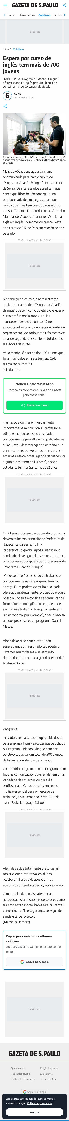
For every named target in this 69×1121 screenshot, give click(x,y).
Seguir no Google (36, 1091)
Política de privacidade (39, 1102)
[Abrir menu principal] (5, 5)
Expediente (46, 1073)
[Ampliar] (61, 118)
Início (6, 49)
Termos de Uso (48, 1079)
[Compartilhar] (65, 5)
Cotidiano (44, 15)
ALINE (17, 93)
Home (11, 15)
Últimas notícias (26, 15)
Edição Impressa (49, 1068)
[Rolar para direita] (64, 15)
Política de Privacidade (23, 1079)
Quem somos (18, 1068)
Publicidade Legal (20, 1073)
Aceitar (34, 1112)
